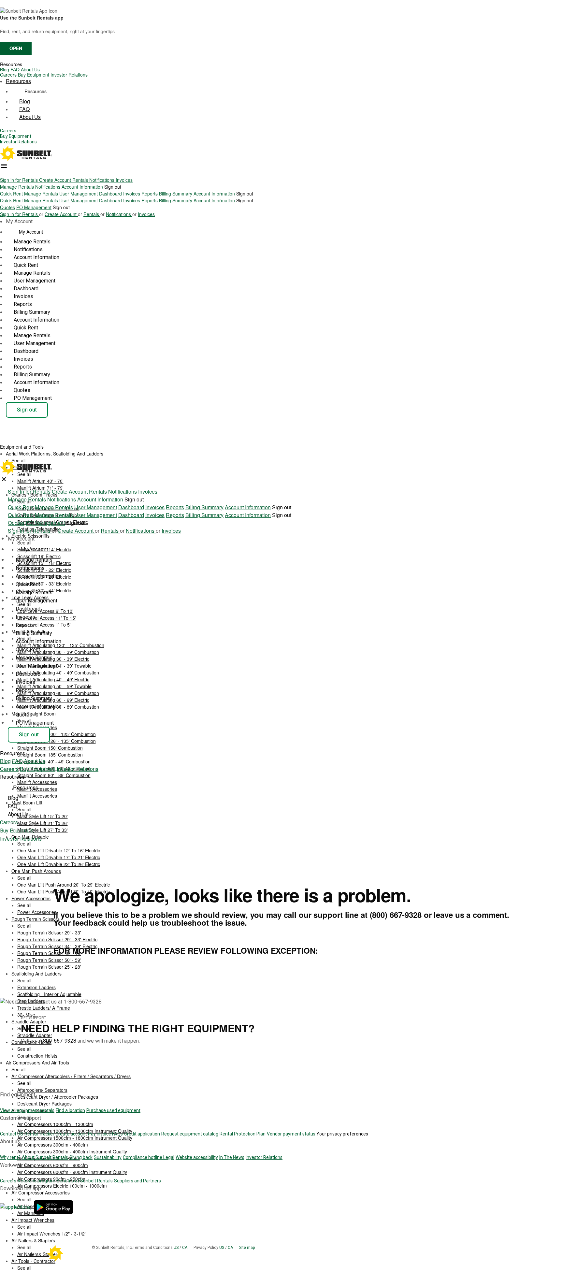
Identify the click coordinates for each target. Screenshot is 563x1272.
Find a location (70, 1110)
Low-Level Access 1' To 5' (44, 624)
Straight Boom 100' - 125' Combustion (56, 734)
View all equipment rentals (27, 1110)
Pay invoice (100, 1133)
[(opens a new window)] (15, 1207)
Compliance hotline (143, 1157)
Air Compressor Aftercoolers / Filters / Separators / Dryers (71, 1076)
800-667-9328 (59, 1041)
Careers (8, 74)
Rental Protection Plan (243, 1133)
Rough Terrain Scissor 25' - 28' (49, 966)
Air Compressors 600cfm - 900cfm (52, 1165)
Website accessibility (197, 1157)
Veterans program (36, 1180)
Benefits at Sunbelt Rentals (85, 1180)
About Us (30, 69)
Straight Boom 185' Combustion (50, 754)
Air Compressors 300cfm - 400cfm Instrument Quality (72, 1151)
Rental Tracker (39, 1133)
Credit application (142, 1133)
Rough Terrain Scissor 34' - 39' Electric (57, 946)
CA (185, 1247)
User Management (78, 193)
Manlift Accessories (37, 795)
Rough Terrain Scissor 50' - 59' (49, 960)
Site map (247, 1247)
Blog (4, 69)
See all (24, 542)
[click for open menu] (4, 166)
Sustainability (108, 1157)
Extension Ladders (36, 987)
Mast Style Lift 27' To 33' (42, 830)
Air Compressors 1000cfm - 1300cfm (55, 1124)
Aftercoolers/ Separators (42, 1090)
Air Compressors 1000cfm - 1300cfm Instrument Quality (74, 1131)
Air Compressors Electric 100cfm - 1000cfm (62, 1185)
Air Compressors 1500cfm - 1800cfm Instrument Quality (74, 1138)
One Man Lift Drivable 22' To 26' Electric (58, 864)
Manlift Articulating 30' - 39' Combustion (58, 652)
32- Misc (26, 1014)
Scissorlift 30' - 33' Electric (44, 583)
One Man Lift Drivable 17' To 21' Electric (58, 857)
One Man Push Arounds (36, 871)
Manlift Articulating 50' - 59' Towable (54, 686)
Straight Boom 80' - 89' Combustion (54, 775)
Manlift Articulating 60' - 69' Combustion (58, 693)
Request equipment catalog (189, 1133)
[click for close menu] (4, 479)
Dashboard (110, 193)
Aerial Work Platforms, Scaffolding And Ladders (54, 453)
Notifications (102, 180)
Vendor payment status (291, 1133)
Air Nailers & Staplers (33, 1240)
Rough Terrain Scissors (35, 919)
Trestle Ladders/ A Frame (43, 1008)
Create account (71, 1133)
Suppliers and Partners (137, 1180)
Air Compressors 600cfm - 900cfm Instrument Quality (72, 1172)
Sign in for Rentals (19, 180)
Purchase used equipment (113, 1110)
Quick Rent (11, 193)
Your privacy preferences (342, 1133)
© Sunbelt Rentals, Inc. (112, 1247)
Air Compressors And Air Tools (37, 1062)
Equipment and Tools (22, 446)
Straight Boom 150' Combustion (50, 747)
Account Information (82, 186)
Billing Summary (175, 193)
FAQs (117, 1133)
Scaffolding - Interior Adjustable (49, 994)
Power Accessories (31, 898)
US (177, 1247)
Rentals (80, 180)
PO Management (33, 207)
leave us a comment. (471, 914)
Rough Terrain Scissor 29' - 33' (49, 932)
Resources (11, 64)
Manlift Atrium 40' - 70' (40, 481)
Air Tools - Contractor (33, 1261)
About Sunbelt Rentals (45, 1157)
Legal (168, 1157)
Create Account (55, 180)
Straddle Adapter (34, 1035)
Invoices (124, 180)
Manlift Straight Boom (33, 713)
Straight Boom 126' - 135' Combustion (56, 741)
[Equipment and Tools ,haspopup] (49, 445)
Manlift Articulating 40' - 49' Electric (53, 679)
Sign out (112, 186)
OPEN (15, 48)
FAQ (15, 69)
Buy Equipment (33, 74)
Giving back (81, 1157)
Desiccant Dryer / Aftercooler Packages (57, 1096)
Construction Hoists (37, 1055)
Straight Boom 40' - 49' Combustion (54, 761)
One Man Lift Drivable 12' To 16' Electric (58, 850)
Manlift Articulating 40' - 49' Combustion (58, 672)
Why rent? (10, 1157)
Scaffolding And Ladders (36, 973)
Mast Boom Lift (26, 802)
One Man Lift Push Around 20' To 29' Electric (63, 884)
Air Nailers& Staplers (38, 1254)
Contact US (11, 1133)
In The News (231, 1157)
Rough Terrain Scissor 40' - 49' (49, 953)
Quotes (7, 207)
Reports (149, 193)
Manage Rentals (17, 186)
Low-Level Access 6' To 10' (45, 611)
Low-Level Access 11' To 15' (46, 617)
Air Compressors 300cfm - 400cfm (52, 1144)
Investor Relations (69, 74)
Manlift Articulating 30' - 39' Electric (53, 659)
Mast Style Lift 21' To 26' (42, 823)
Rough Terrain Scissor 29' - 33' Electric (57, 939)
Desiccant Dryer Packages (44, 1103)
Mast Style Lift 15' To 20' (42, 816)
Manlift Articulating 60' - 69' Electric (53, 700)
